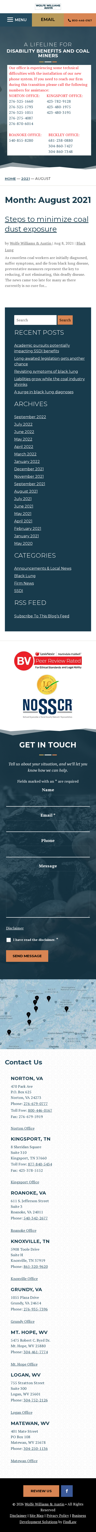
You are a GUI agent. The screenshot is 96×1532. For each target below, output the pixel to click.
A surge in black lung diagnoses (43, 392)
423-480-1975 (59, 106)
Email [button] (48, 19)
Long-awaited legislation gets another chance (49, 361)
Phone (48, 840)
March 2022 (25, 454)
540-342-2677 (36, 1218)
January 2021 (26, 536)
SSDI (18, 591)
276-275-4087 (21, 118)
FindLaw (69, 1521)
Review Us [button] (41, 1491)
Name (48, 789)
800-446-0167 (82, 20)
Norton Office (22, 1128)
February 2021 (27, 528)
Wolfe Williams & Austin (31, 243)
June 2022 (24, 432)
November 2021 (29, 476)
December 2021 (29, 469)
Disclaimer (15, 928)
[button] (16, 19)
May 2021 (22, 514)
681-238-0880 (60, 140)
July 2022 (23, 424)
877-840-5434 (40, 1164)
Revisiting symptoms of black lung (46, 371)
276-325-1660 (21, 101)
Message (48, 866)
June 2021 (23, 506)
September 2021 (29, 484)
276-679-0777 (36, 1103)
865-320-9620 (36, 1266)
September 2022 (30, 417)
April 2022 (23, 446)
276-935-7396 (36, 1309)
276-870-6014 (21, 123)
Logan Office (21, 1412)
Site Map (37, 1515)
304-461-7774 (36, 1351)
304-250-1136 (36, 1448)
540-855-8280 (21, 140)
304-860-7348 (60, 151)
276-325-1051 (21, 112)
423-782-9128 (59, 101)
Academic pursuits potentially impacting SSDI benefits (42, 348)
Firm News (24, 583)
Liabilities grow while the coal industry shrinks (49, 382)
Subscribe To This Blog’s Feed (41, 616)
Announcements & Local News (42, 568)
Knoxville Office (24, 1278)
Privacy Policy (58, 1515)
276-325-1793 (21, 106)
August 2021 (26, 491)
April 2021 (23, 521)
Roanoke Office (23, 1230)
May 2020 (23, 543)
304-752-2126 (36, 1400)
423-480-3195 (59, 112)
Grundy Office (22, 1321)
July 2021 (23, 499)
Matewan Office (24, 1460)
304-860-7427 (60, 145)
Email (48, 815)
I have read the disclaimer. (35, 939)
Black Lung (25, 576)
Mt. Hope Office (24, 1364)
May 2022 (23, 439)
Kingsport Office (25, 1182)
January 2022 (27, 461)
